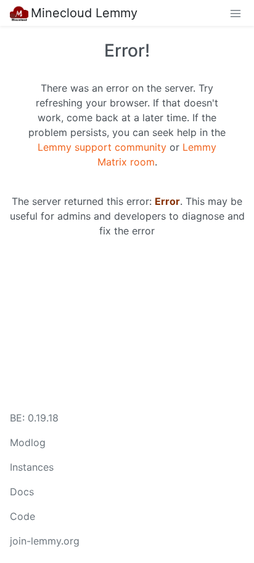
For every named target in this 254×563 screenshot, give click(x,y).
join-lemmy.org (45, 541)
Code (22, 516)
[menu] (235, 13)
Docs (22, 491)
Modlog (28, 442)
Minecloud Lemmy (84, 13)
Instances (32, 467)
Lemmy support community (102, 147)
